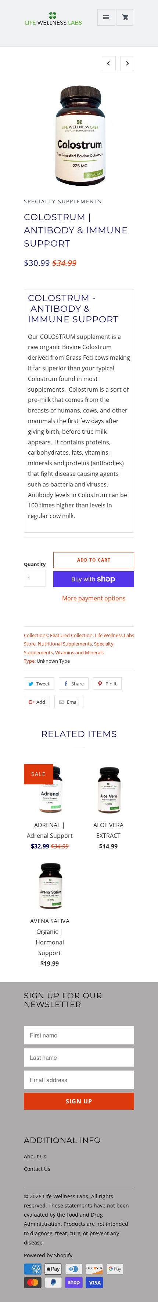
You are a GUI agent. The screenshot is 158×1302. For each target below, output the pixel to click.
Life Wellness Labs (65, 1196)
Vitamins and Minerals (79, 652)
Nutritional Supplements (65, 643)
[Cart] (125, 17)
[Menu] (106, 17)
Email (73, 702)
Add (40, 702)
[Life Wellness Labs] (53, 26)
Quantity (35, 564)
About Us (35, 1156)
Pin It (111, 683)
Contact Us (37, 1168)
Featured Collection (71, 635)
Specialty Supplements (63, 201)
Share (77, 683)
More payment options (94, 598)
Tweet (43, 683)
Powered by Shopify (48, 1255)
